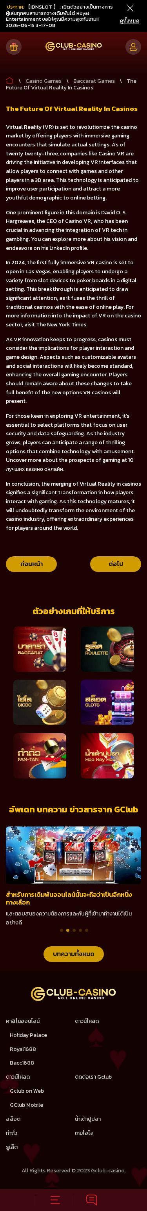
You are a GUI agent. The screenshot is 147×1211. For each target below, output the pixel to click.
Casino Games (43, 81)
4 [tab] (80, 930)
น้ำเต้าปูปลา (88, 1119)
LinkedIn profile (68, 248)
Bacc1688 (22, 1063)
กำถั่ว (11, 1133)
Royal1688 (23, 1049)
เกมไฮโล (84, 1133)
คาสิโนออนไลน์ (23, 1021)
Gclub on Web (27, 1091)
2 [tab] (67, 930)
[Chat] (92, 1200)
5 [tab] (86, 930)
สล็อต (13, 1119)
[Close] (130, 8)
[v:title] (10, 79)
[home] (73, 999)
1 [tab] (61, 930)
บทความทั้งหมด (73, 953)
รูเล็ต (12, 1147)
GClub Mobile (26, 1105)
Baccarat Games (94, 81)
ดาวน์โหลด (87, 1021)
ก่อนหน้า (31, 563)
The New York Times (61, 325)
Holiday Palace (28, 1035)
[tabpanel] (73, 877)
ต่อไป (116, 563)
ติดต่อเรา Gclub (93, 1077)
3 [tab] (74, 930)
